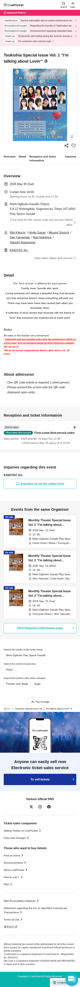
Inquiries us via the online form (42, 483)
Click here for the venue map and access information (41, 222)
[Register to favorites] (73, 145)
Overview (9, 156)
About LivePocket (14, 869)
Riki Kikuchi (17, 232)
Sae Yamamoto (20, 237)
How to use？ (12, 877)
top (8, 708)
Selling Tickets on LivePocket (21, 830)
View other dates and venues (53, 258)
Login (72, 7)
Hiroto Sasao (37, 232)
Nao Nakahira (42, 237)
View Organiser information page (40, 628)
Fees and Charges (15, 837)
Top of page (42, 701)
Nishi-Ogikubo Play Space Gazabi (26, 655)
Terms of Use (11, 919)
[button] (40, 435)
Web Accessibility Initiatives (20, 900)
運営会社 (9, 926)
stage (37, 683)
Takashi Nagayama (22, 242)
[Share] (66, 145)
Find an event (12, 855)
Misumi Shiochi (59, 232)
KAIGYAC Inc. (19, 250)
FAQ (6, 884)
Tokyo (9, 669)
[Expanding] (40, 105)
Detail (22, 156)
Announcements (13, 862)
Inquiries (70, 156)
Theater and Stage (17, 683)
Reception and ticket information (42, 158)
